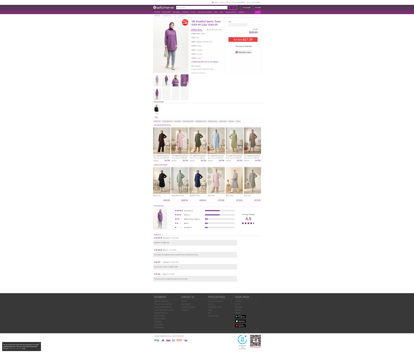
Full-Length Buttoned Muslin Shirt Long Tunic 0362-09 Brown (162, 158)
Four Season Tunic (188, 121)
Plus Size (231, 121)
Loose (238, 121)
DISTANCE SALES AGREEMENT (163, 304)
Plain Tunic (157, 121)
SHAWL (210, 310)
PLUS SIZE (193, 12)
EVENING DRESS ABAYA (215, 307)
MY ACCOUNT (247, 7)
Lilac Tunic (177, 121)
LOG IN (222, 2)
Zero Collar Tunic (167, 121)
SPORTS (216, 12)
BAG (209, 313)
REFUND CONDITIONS (215, 30)
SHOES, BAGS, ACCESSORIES (205, 12)
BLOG (248, 2)
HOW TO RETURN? (159, 316)
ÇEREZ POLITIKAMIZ (160, 319)
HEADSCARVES (176, 12)
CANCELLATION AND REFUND (162, 307)
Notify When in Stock (244, 52)
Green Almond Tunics (178, 195)
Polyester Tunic (213, 121)
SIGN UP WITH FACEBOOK (238, 2)
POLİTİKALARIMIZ (159, 327)
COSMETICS (241, 12)
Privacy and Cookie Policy (15, 348)
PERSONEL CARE (213, 316)
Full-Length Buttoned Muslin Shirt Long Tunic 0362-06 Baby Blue (216, 158)
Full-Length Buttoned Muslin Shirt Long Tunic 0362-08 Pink (180, 158)
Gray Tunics (247, 195)
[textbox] (199, 7)
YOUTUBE (238, 313)
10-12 (235, 25)
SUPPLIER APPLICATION (188, 307)
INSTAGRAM (238, 307)
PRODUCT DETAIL (196, 30)
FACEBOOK (238, 301)
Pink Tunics (211, 195)
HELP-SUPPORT (256, 2)
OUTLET (258, 12)
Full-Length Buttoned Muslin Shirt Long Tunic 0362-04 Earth (252, 158)
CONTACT (184, 301)
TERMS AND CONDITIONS (161, 301)
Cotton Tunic (223, 121)
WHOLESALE (185, 310)
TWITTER (237, 304)
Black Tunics (157, 195)
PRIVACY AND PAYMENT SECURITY (164, 310)
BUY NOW (243, 39)
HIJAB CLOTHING (166, 12)
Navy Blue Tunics (194, 195)
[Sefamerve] (164, 7)
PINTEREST (238, 310)
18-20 (245, 25)
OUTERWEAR (185, 12)
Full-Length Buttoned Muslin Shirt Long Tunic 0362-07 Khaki (198, 158)
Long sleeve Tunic (201, 121)
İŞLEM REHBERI (158, 324)
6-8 (230, 25)
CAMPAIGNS (157, 322)
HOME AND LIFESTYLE (230, 12)
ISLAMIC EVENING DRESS (215, 301)
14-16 (240, 25)
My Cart (258, 7)
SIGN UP (228, 2)
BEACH (221, 12)
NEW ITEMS (157, 12)
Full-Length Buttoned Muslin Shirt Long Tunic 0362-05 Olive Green (234, 158)
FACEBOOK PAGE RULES (161, 313)
